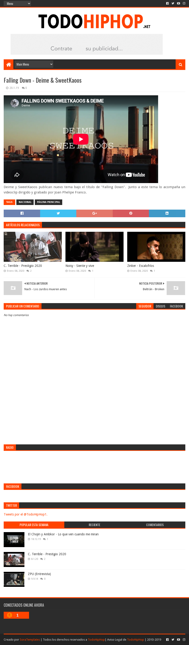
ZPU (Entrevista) (39, 574)
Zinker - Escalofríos (140, 266)
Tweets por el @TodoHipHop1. (25, 514)
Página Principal (48, 202)
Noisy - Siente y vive (79, 266)
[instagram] (183, 3)
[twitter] (173, 3)
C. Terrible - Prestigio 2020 (23, 266)
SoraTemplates (30, 639)
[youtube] (178, 3)
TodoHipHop (96, 639)
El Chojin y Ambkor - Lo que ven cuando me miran (63, 534)
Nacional (25, 202)
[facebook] (167, 3)
